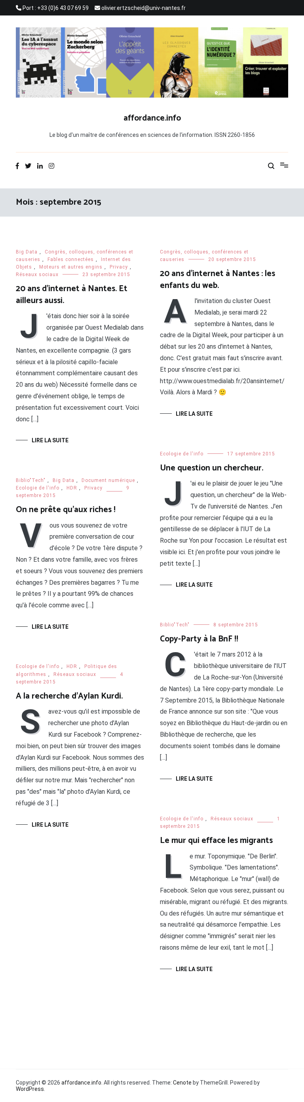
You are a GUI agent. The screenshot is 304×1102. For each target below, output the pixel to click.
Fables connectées (71, 259)
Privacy (119, 267)
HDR (71, 488)
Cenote (182, 1082)
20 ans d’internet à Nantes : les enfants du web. (217, 279)
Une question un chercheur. (211, 468)
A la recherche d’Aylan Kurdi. (69, 696)
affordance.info (152, 118)
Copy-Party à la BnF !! (199, 639)
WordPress (30, 1089)
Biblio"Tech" (31, 480)
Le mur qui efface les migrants (216, 840)
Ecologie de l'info (181, 454)
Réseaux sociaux (37, 274)
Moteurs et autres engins (71, 267)
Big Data (27, 252)
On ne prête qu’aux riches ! (66, 509)
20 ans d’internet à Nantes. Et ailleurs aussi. (71, 294)
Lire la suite (50, 440)
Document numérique (108, 480)
